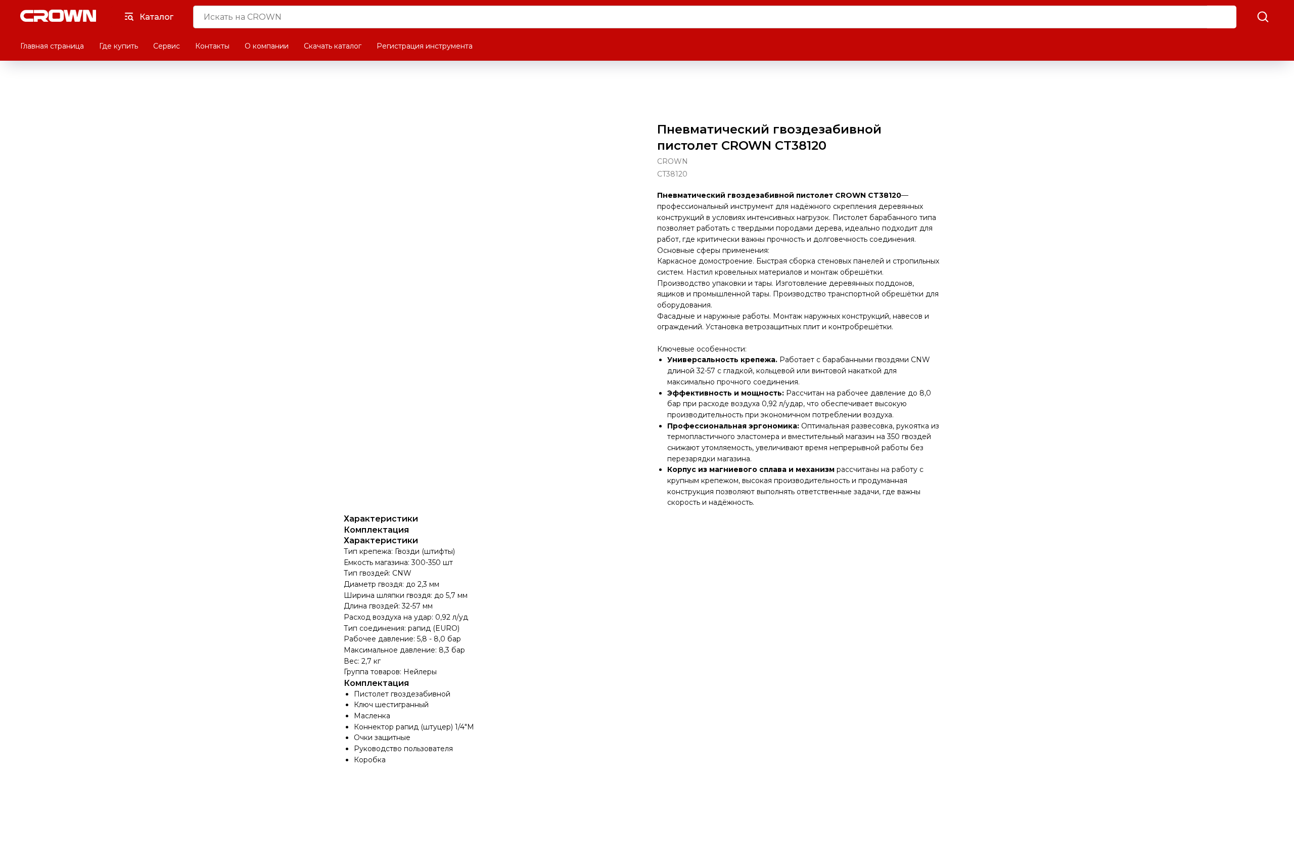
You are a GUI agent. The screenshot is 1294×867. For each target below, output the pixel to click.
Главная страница (52, 46)
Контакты (212, 46)
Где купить (118, 46)
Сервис (166, 46)
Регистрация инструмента (425, 46)
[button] (1263, 16)
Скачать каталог (332, 46)
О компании (267, 46)
